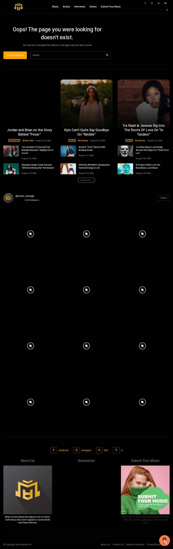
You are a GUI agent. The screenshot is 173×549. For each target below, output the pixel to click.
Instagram (86, 450)
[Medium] (165, 3)
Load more (85, 180)
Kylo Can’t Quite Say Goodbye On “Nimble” (86, 132)
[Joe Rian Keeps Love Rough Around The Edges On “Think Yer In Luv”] (125, 151)
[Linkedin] (158, 3)
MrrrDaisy (83, 140)
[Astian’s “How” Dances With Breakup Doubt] (68, 151)
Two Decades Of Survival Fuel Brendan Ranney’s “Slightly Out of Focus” (37, 150)
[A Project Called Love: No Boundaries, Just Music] (125, 168)
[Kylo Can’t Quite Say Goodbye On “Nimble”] (86, 111)
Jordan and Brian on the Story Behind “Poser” (29, 132)
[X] (167, 10)
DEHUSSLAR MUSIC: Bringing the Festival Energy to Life (94, 166)
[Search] (107, 55)
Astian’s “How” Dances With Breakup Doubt (92, 149)
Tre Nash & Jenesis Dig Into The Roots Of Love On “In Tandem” (143, 130)
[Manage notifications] (166, 543)
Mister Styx (27, 140)
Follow (163, 198)
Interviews (14, 140)
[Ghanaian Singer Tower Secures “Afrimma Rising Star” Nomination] (11, 168)
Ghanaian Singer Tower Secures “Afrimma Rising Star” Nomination (38, 166)
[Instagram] (151, 3)
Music (72, 140)
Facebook (63, 450)
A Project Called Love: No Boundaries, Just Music (148, 166)
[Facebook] (145, 3)
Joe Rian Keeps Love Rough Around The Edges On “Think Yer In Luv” (152, 150)
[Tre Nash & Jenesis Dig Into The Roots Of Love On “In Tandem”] (144, 111)
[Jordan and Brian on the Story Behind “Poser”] (29, 111)
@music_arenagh (25, 196)
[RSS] (99, 450)
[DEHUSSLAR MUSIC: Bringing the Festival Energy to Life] (68, 168)
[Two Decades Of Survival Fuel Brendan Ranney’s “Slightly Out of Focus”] (11, 151)
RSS (106, 450)
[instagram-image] (30, 233)
